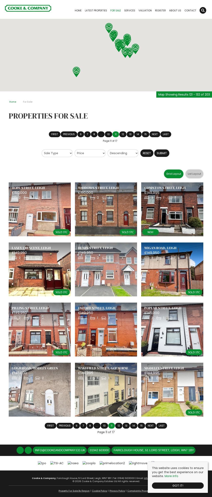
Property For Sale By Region (74, 490)
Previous (69, 134)
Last (166, 134)
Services (129, 10)
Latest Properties (96, 10)
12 (123, 134)
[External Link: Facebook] (21, 450)
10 (108, 134)
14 (138, 134)
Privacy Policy (117, 490)
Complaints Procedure (140, 490)
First (54, 134)
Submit (162, 153)
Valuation (145, 10)
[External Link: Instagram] (29, 450)
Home (78, 10)
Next (155, 134)
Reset (147, 153)
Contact (190, 10)
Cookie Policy (99, 490)
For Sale (115, 10)
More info (171, 476)
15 (145, 134)
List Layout (194, 174)
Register (160, 10)
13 (130, 134)
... (101, 134)
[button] (135, 49)
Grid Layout (173, 174)
